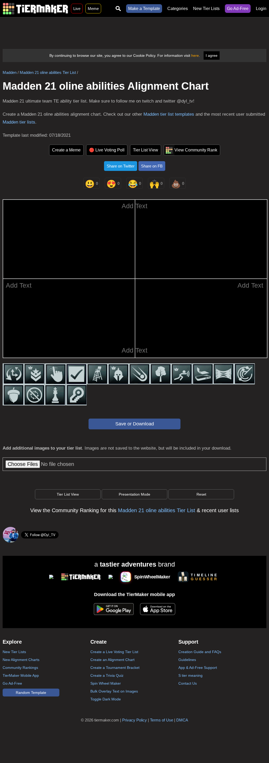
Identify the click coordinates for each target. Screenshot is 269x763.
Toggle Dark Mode (105, 699)
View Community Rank (195, 150)
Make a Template (144, 8)
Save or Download (134, 423)
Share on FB (152, 166)
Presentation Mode (134, 494)
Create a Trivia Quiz (106, 675)
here (195, 55)
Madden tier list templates (168, 114)
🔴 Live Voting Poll (107, 150)
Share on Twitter (120, 166)
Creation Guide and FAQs (199, 652)
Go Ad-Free (238, 8)
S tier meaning (190, 675)
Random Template (31, 692)
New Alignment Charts (21, 660)
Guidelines (187, 660)
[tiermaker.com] (35, 8)
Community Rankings (20, 667)
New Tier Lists (206, 8)
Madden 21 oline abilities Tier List (48, 72)
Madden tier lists (19, 122)
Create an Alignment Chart (112, 660)
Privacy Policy (134, 720)
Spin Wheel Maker (105, 683)
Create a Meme (66, 150)
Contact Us (187, 683)
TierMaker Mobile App (21, 675)
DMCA (182, 720)
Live (76, 8)
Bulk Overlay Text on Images (114, 691)
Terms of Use (161, 720)
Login (261, 8)
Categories (177, 8)
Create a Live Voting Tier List (114, 652)
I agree (212, 55)
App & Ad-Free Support (197, 667)
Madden (10, 72)
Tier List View (145, 150)
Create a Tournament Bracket (114, 667)
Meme (93, 8)
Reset (201, 494)
